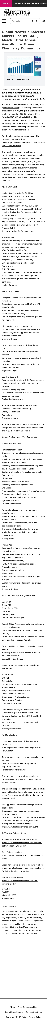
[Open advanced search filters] (37, 21)
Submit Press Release (14, 1012)
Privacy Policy (35, 1017)
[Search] (32, 21)
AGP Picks (6, 4)
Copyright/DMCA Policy (16, 1017)
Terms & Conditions (34, 1012)
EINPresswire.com (11, 107)
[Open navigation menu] (4, 21)
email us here (8, 898)
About (12, 1007)
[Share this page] (43, 21)
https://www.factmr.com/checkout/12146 (20, 827)
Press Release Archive (27, 1007)
